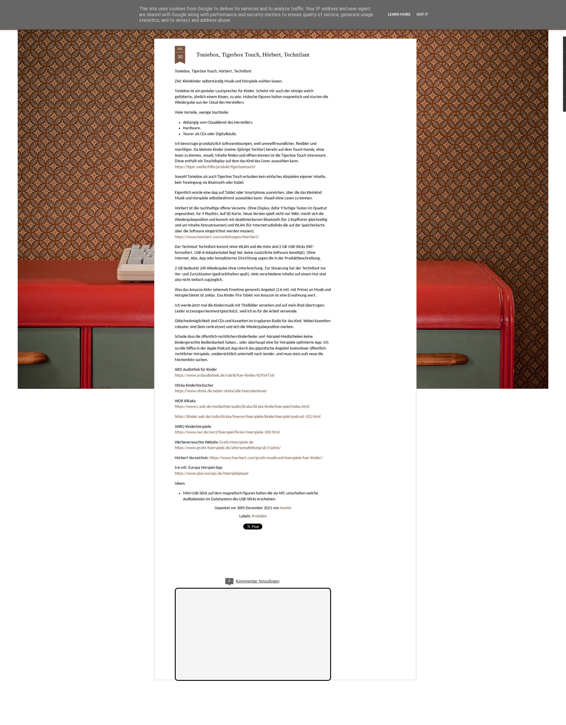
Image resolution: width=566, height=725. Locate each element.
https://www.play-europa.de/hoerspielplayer (212, 473)
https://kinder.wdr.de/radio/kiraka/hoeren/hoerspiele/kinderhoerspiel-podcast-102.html (247, 417)
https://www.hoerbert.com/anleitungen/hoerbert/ (217, 237)
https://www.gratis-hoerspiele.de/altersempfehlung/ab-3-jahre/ (228, 448)
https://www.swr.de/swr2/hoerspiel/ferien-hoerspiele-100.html (227, 432)
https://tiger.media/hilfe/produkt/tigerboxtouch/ (215, 167)
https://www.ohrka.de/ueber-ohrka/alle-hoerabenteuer (221, 391)
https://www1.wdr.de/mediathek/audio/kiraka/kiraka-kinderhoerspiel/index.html (242, 407)
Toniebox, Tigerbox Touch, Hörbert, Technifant (253, 54)
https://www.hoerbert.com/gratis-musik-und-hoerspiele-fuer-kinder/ (266, 458)
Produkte (259, 516)
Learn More (399, 14)
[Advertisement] (363, 138)
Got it (422, 14)
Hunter (286, 508)
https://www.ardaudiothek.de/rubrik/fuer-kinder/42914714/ (225, 375)
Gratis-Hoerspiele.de (236, 442)
